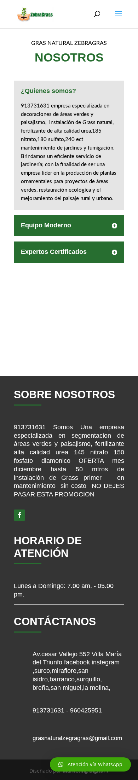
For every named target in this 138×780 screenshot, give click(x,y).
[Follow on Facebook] (19, 515)
